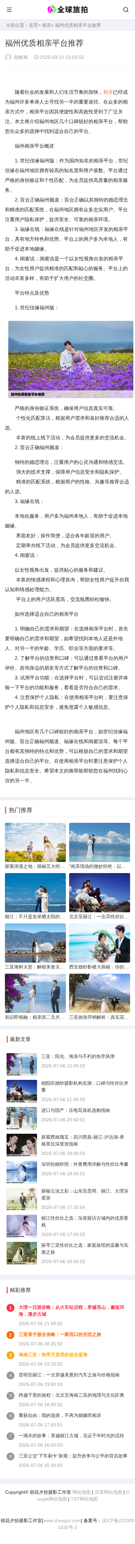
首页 (33, 25)
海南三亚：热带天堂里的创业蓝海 (53, 1354)
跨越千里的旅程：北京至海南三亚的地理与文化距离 (71, 1395)
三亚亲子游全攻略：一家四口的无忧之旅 (60, 1334)
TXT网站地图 (84, 1499)
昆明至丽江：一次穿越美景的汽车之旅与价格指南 (69, 1374)
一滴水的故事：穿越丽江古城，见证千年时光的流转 (71, 1435)
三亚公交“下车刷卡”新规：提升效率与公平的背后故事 (73, 1455)
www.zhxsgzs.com (62, 1520)
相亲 (46, 25)
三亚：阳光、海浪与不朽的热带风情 (78, 1056)
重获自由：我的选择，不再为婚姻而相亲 (60, 1415)
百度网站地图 (108, 1492)
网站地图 (81, 1492)
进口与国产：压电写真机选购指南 (75, 1110)
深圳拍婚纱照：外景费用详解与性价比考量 (84, 1164)
